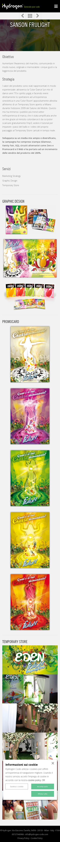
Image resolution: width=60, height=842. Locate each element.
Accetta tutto (42, 786)
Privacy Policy (23, 838)
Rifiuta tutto (42, 794)
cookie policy (34, 780)
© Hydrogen (5, 830)
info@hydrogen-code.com (36, 834)
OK (43, 780)
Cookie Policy (36, 838)
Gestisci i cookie (16, 786)
